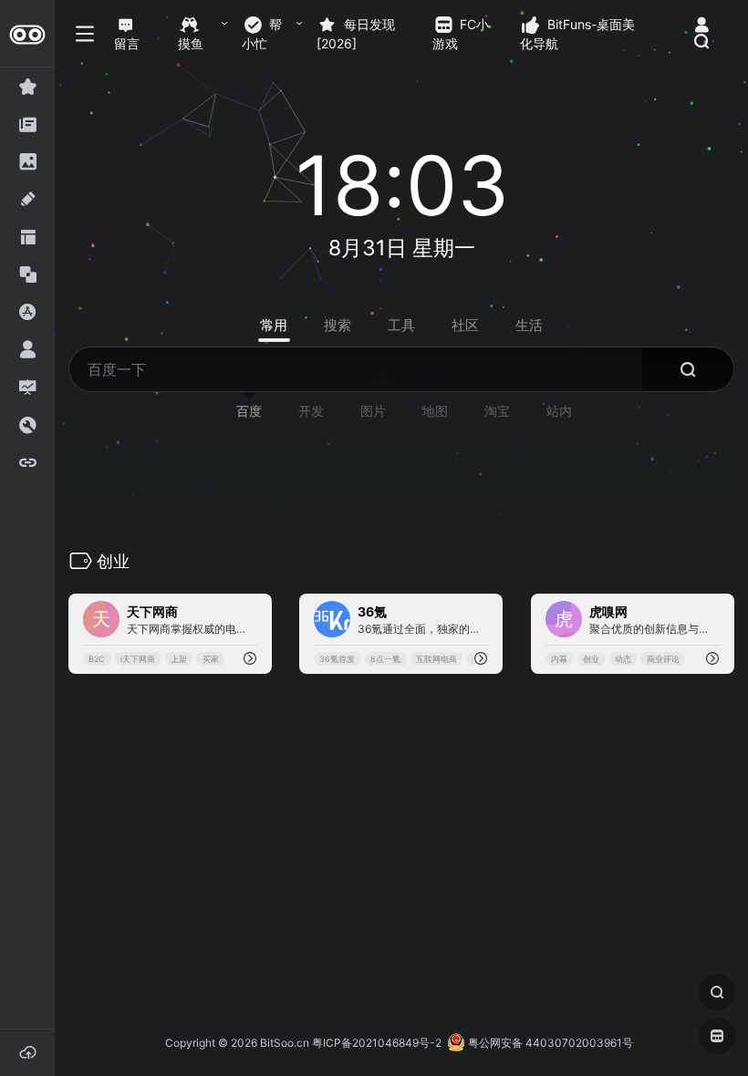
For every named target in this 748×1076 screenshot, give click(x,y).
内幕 (559, 659)
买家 (211, 659)
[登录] (701, 25)
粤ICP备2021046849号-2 (377, 1043)
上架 (179, 659)
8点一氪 (386, 659)
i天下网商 (137, 659)
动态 (623, 659)
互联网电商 (436, 659)
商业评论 (662, 659)
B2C (96, 659)
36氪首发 (338, 659)
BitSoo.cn (284, 1043)
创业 (591, 659)
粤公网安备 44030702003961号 (549, 1043)
